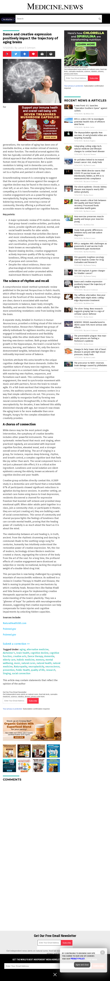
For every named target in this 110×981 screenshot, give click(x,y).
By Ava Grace (88, 195)
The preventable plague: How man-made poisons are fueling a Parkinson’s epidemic (90, 338)
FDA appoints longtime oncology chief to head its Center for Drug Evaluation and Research (89, 260)
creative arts (19, 656)
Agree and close (82, 965)
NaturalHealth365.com (14, 623)
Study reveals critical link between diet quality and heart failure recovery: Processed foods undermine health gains (90, 204)
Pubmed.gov (9, 629)
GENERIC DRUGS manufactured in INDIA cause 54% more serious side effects (90, 325)
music (17, 663)
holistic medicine (26, 659)
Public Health (23, 670)
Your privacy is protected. (12, 709)
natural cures (28, 663)
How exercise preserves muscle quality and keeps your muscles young (89, 219)
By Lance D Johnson (91, 182)
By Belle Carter (89, 127)
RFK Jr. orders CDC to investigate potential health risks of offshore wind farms (89, 121)
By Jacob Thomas (90, 154)
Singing (7, 673)
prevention (9, 670)
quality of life (38, 670)
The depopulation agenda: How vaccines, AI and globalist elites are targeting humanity (90, 135)
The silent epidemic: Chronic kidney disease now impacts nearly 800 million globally (90, 189)
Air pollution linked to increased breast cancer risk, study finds (89, 161)
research (50, 670)
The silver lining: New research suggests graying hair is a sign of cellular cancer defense (89, 311)
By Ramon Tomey (90, 265)
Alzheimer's (9, 653)
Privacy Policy (78, 959)
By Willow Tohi (89, 114)
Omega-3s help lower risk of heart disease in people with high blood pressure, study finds (90, 352)
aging (22, 649)
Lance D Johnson (26, 48)
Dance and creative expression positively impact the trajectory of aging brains (89, 284)
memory (40, 659)
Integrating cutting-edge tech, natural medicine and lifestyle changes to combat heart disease (89, 149)
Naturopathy (20, 666)
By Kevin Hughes (89, 141)
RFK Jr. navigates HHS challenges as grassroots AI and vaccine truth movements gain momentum (90, 246)
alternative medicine (38, 649)
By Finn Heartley (89, 252)
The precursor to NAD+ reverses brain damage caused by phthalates (90, 364)
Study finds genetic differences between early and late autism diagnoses (88, 232)
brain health (22, 653)
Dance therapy (35, 656)
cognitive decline (39, 653)
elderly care (9, 659)
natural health (44, 663)
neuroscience (52, 666)
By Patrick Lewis (89, 165)
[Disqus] (32, 819)
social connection (21, 673)
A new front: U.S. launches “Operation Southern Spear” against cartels (90, 108)
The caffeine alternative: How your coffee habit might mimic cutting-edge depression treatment (89, 298)
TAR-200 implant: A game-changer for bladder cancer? (89, 272)
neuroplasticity (36, 666)
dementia (49, 656)
